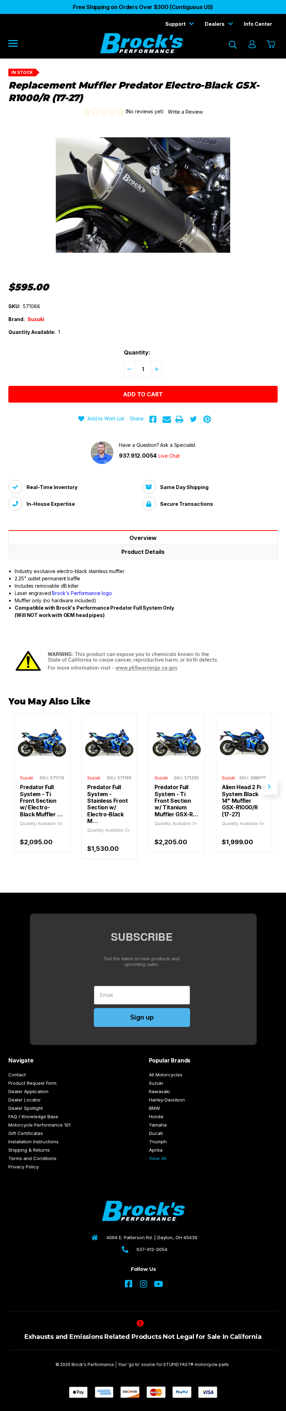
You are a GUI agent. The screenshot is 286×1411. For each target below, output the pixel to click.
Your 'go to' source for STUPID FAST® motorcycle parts (173, 1364)
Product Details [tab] (143, 551)
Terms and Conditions (32, 1158)
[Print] (179, 419)
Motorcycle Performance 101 (39, 1125)
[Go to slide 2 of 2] (16, 786)
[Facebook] (152, 419)
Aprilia (156, 1150)
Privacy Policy (23, 1166)
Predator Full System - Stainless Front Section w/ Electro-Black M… (107, 804)
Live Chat (169, 456)
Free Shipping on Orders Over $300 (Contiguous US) (143, 6)
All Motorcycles (165, 1074)
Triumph (158, 1141)
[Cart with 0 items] (270, 44)
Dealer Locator (24, 1100)
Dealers (215, 24)
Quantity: (137, 352)
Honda (156, 1116)
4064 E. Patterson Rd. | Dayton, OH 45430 (151, 1237)
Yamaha (158, 1125)
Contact (17, 1074)
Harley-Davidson (167, 1100)
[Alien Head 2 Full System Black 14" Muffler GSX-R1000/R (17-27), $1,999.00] (244, 741)
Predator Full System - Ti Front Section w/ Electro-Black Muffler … (41, 800)
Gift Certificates (25, 1133)
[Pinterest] (207, 419)
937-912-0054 (151, 1249)
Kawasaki (159, 1091)
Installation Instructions (33, 1141)
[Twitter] (193, 419)
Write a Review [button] (185, 112)
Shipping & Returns (29, 1150)
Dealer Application (28, 1091)
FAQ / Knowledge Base (33, 1116)
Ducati (156, 1133)
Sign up (142, 1017)
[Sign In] (252, 45)
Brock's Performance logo (82, 593)
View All (157, 1158)
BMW (154, 1108)
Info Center (258, 24)
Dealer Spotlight (25, 1108)
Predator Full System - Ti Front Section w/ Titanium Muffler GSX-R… (176, 800)
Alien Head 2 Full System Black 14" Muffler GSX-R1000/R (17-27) (243, 800)
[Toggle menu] (18, 43)
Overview (143, 537)
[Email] (167, 419)
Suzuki (156, 1083)
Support (176, 24)
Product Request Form (32, 1083)
